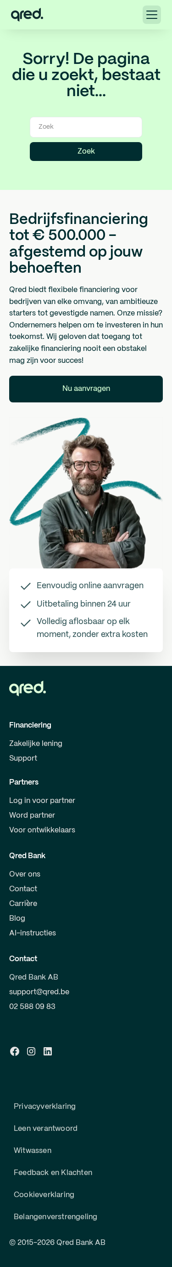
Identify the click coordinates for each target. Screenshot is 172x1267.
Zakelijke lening (35, 743)
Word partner (32, 815)
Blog (17, 918)
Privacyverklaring (45, 1106)
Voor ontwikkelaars (42, 830)
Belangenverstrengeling (55, 1217)
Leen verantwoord (46, 1128)
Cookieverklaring (44, 1195)
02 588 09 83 (32, 1006)
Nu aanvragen (86, 388)
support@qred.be (39, 992)
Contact (23, 889)
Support (23, 758)
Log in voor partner (42, 800)
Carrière (23, 903)
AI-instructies (32, 933)
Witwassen (32, 1150)
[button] (152, 15)
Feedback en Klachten (53, 1173)
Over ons (24, 874)
